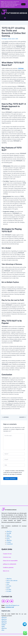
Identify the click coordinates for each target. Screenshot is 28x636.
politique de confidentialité (9, 564)
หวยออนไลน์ (9, 544)
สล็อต (2, 630)
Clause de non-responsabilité (10, 560)
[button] (5, 18)
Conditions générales (8, 567)
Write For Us (6, 571)
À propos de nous (7, 553)
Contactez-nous (7, 557)
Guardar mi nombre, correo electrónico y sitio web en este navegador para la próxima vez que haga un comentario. (13, 472)
